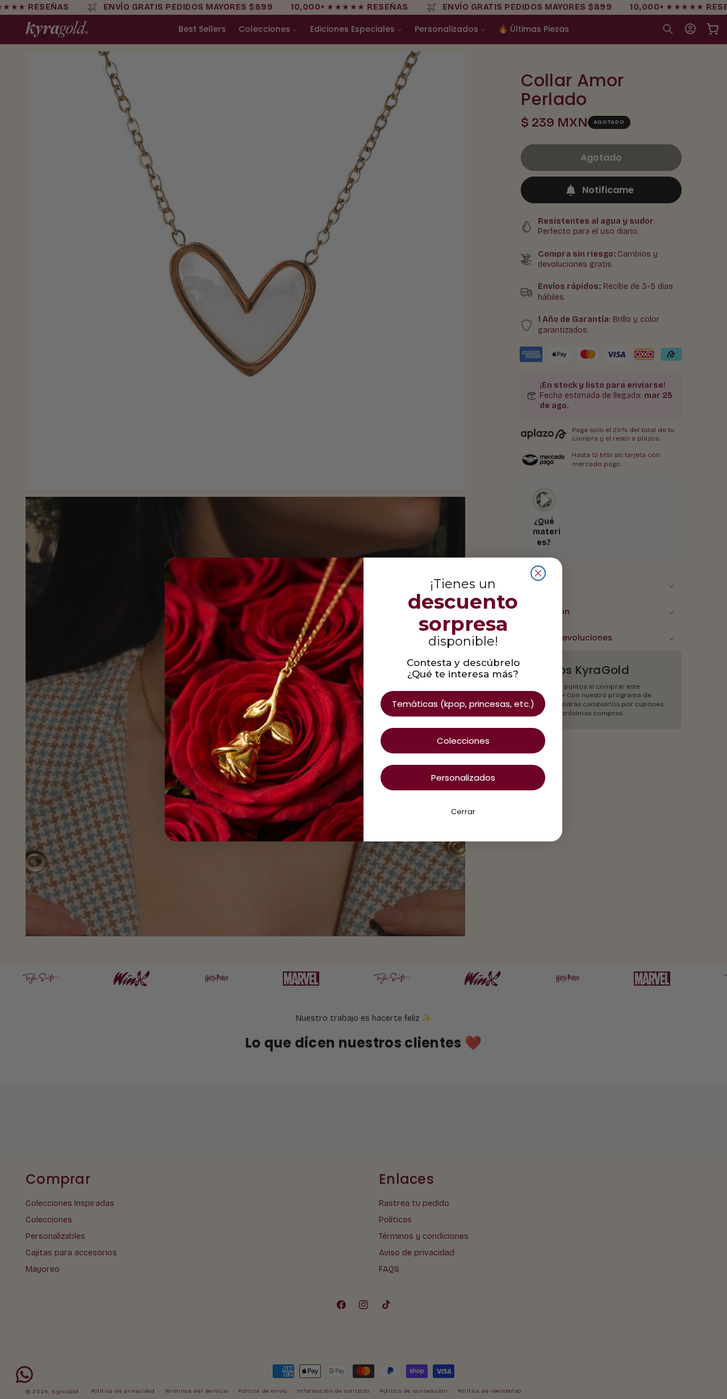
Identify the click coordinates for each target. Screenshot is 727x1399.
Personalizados (463, 778)
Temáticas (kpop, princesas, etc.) (463, 704)
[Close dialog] (538, 573)
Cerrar (463, 811)
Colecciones (463, 741)
